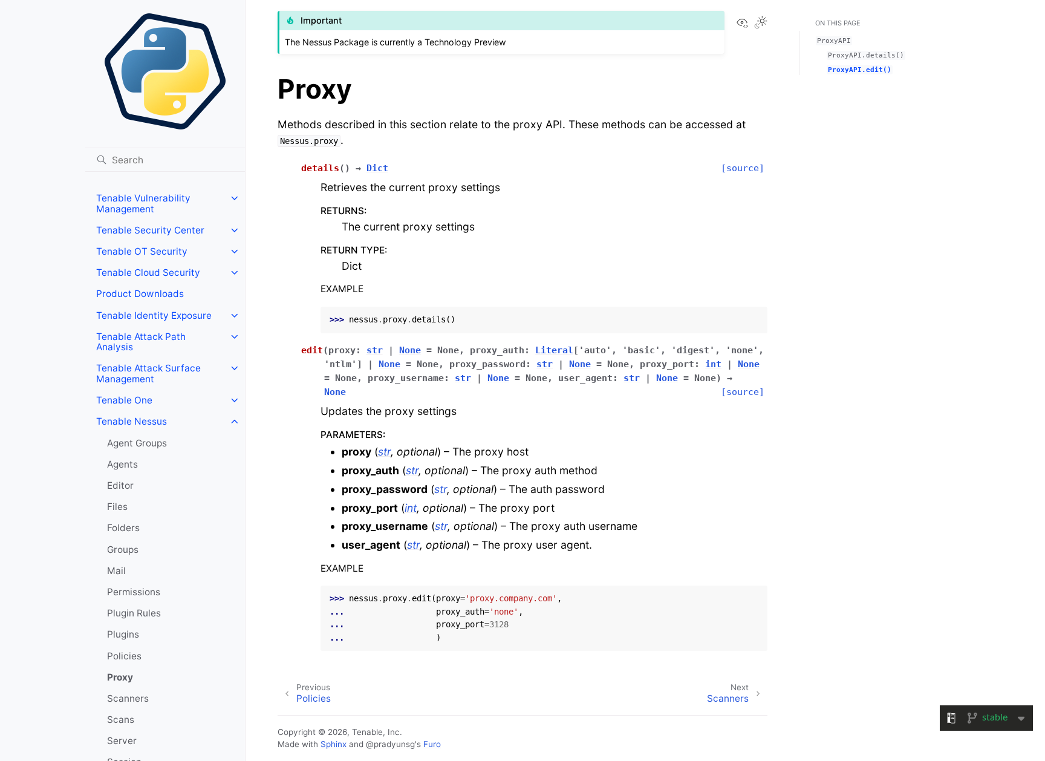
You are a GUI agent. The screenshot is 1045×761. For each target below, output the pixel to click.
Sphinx (334, 744)
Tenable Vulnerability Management (143, 203)
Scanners (128, 698)
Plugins (123, 634)
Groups (122, 549)
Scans (120, 719)
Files (117, 506)
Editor (120, 485)
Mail (116, 570)
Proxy (120, 677)
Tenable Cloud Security (148, 272)
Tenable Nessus (131, 421)
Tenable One (124, 400)
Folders (123, 528)
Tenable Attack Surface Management (148, 373)
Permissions (133, 592)
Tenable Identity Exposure (154, 315)
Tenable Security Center (150, 230)
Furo (432, 744)
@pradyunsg (390, 744)
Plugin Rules (134, 613)
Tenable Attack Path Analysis (141, 342)
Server (122, 740)
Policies (124, 656)
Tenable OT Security (141, 251)
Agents (122, 464)
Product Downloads (140, 293)
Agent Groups (137, 443)
